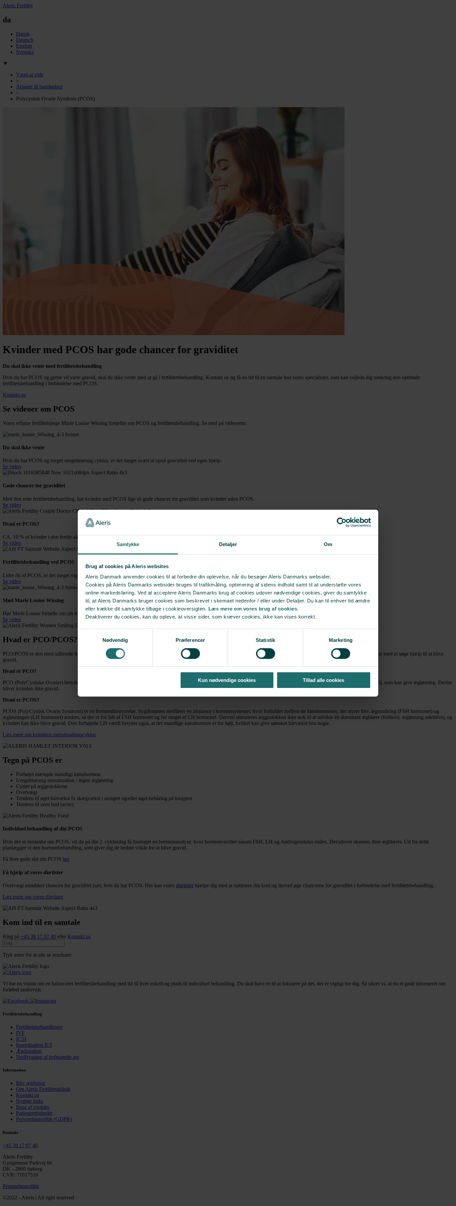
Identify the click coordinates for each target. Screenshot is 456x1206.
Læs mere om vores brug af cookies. (253, 609)
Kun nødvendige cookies (227, 680)
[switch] (190, 653)
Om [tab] (328, 544)
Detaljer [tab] (228, 544)
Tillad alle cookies (323, 680)
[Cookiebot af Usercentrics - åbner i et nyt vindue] (341, 522)
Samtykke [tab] (128, 544)
